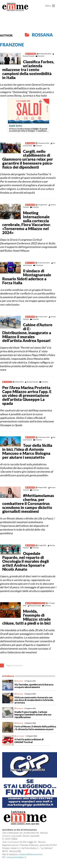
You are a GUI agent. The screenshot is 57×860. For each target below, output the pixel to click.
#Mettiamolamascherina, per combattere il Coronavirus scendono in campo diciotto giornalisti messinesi (28, 503)
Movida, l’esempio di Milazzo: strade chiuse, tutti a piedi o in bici (26, 617)
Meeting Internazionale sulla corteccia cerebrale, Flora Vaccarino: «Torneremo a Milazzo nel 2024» (26, 222)
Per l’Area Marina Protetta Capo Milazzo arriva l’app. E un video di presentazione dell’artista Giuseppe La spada (27, 395)
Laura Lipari (20, 736)
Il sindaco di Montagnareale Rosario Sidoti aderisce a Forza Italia (26, 276)
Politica (30, 263)
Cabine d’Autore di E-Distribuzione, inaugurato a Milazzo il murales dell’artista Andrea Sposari (27, 332)
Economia (31, 54)
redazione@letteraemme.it (30, 854)
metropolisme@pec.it (16, 857)
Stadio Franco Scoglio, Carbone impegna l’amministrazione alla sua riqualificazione (32, 714)
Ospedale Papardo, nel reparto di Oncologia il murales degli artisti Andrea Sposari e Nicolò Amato (25, 561)
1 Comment (39, 265)
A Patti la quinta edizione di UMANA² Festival (28, 740)
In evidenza (40, 603)
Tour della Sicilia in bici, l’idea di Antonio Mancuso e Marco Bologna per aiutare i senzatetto (27, 451)
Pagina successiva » (14, 665)
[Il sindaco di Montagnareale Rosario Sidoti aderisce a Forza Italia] (10, 267)
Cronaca (30, 143)
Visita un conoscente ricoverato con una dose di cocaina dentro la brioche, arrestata (34, 700)
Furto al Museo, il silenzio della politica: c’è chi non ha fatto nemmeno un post (35, 727)
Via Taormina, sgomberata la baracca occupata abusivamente (33, 685)
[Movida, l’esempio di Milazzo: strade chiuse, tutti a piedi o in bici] (10, 610)
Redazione (19, 681)
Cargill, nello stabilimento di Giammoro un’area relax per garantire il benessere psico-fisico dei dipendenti (27, 159)
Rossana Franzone (28, 56)
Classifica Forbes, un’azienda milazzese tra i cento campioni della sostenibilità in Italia (28, 69)
